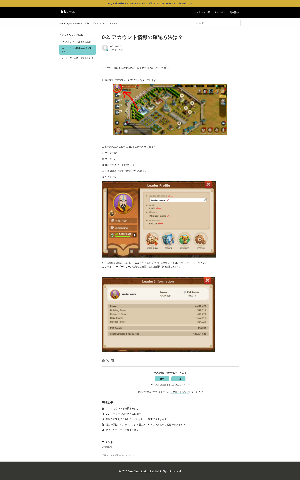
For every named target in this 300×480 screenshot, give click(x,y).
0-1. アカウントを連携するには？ (77, 41)
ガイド (95, 23)
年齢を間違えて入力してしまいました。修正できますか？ (136, 419)
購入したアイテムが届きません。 (123, 429)
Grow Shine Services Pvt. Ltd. (143, 471)
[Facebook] (103, 360)
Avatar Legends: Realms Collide (74, 23)
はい (162, 378)
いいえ (178, 378)
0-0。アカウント (109, 23)
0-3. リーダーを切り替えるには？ (77, 58)
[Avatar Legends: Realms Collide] (67, 12)
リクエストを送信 (201, 12)
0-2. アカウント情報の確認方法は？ (76, 50)
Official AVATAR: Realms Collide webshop (170, 3)
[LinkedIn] (112, 360)
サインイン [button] (220, 12)
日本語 (233, 12)
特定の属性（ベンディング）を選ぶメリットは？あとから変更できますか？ (145, 424)
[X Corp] (107, 360)
